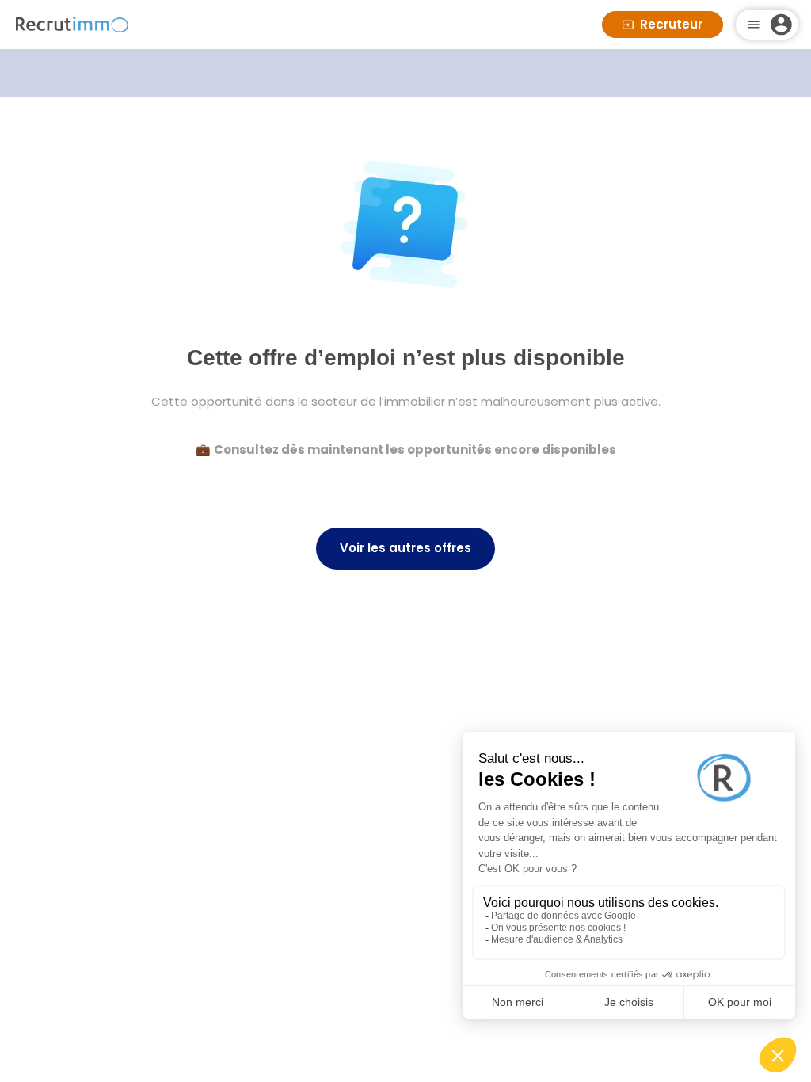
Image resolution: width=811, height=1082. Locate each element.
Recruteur (671, 24)
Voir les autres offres (405, 547)
